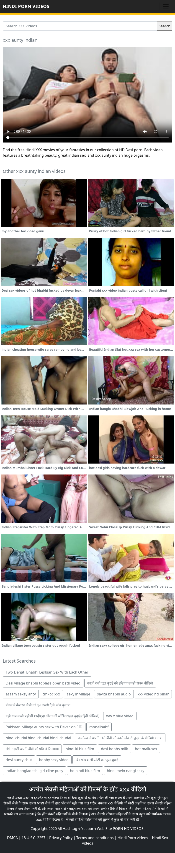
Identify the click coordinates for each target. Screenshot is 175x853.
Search (164, 26)
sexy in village (78, 694)
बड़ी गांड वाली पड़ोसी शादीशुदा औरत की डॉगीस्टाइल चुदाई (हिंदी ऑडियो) (52, 715)
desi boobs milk (114, 748)
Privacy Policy (60, 837)
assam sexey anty (21, 694)
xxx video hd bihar (153, 694)
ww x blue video (120, 715)
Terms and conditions (95, 837)
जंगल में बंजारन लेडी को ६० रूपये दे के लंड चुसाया (38, 705)
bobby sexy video (54, 759)
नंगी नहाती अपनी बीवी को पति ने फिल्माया (32, 748)
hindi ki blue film (80, 748)
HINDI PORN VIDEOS (26, 6)
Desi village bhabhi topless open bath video (43, 683)
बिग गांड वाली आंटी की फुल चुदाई (96, 759)
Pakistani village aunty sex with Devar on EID (44, 726)
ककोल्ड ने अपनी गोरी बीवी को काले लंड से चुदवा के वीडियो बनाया (120, 737)
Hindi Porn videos (133, 837)
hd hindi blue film (85, 770)
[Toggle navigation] (166, 6)
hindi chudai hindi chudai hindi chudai (38, 737)
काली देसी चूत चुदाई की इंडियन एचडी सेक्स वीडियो (120, 683)
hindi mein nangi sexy (125, 770)
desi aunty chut (19, 759)
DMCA (12, 837)
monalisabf (99, 726)
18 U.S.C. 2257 (33, 837)
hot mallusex (146, 748)
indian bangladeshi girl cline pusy (34, 770)
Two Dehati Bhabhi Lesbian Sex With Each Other (47, 672)
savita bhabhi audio (114, 694)
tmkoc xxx (51, 694)
